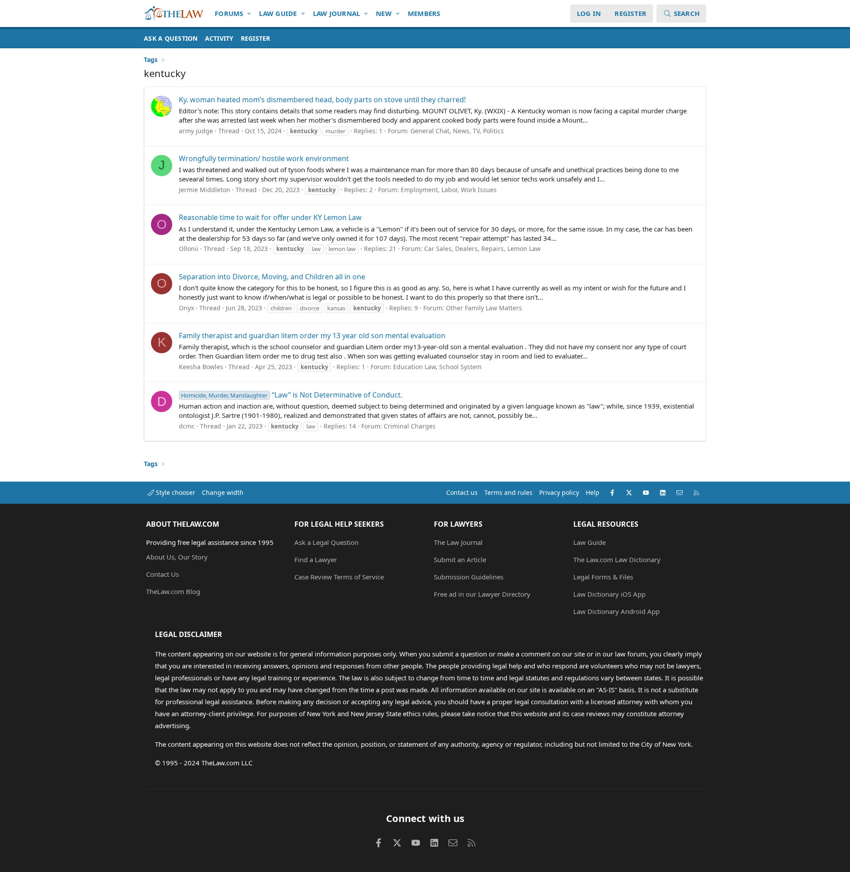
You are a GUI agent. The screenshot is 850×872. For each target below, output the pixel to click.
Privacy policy (559, 492)
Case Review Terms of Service (339, 576)
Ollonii (188, 248)
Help (592, 492)
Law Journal (336, 13)
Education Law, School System (437, 367)
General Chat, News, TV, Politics (457, 131)
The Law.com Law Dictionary (617, 559)
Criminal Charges (410, 426)
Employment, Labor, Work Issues (449, 189)
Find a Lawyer (315, 559)
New (384, 13)
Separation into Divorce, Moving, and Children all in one (272, 277)
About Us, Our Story (177, 556)
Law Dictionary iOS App (609, 594)
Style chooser (174, 492)
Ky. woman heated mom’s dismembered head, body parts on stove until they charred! (322, 99)
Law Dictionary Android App (616, 611)
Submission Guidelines (468, 576)
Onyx (186, 308)
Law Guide (278, 13)
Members (424, 13)
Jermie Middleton (204, 189)
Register (255, 38)
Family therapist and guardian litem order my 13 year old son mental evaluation (312, 335)
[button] (249, 13)
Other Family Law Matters (484, 308)
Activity (219, 38)
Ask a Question (171, 38)
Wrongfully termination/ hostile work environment (264, 158)
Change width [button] (222, 492)
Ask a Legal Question (326, 542)
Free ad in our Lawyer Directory (482, 594)
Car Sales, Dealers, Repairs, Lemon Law (482, 248)
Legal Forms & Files (603, 576)
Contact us (462, 492)
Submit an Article (460, 559)
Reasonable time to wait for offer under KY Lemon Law (270, 217)
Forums (229, 13)
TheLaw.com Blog (173, 591)
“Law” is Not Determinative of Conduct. (291, 395)
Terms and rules (508, 492)
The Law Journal (458, 542)
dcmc (187, 426)
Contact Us (162, 574)
